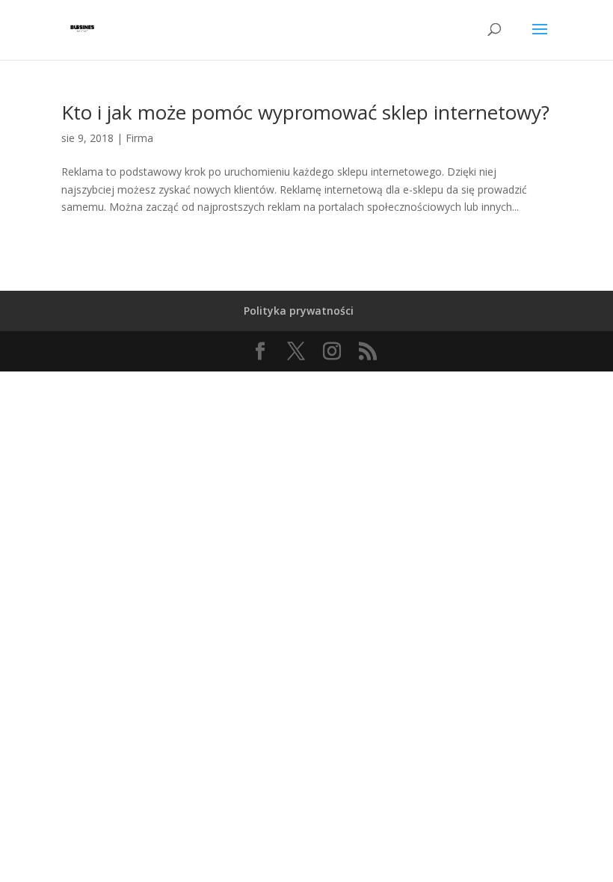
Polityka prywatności (299, 310)
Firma (139, 138)
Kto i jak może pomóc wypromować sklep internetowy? (305, 112)
